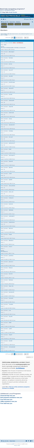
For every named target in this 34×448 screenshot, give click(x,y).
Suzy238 (10, 316)
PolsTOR (10, 273)
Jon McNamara (20, 368)
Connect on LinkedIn (8, 388)
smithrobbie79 (11, 216)
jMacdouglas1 (11, 51)
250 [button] (25, 37)
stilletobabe (11, 210)
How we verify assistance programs (19, 386)
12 (4, 181)
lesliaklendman (12, 222)
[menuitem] (4, 19)
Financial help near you (7, 395)
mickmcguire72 (12, 155)
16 (4, 138)
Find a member (4, 33)
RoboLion (11, 267)
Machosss (11, 228)
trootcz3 (10, 246)
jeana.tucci (11, 261)
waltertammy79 (12, 143)
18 (4, 102)
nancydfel (11, 76)
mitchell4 (10, 340)
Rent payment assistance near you (11, 397)
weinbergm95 (11, 100)
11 (4, 71)
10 (4, 114)
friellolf (10, 322)
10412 (5, 44)
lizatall (10, 149)
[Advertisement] (13, 4)
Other (6, 34)
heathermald (11, 112)
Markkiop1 (11, 279)
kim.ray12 (11, 137)
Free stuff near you (6, 403)
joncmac (10, 63)
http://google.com (4, 251)
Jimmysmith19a (12, 185)
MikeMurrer (11, 240)
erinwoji (10, 118)
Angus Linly (11, 286)
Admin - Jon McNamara (18, 42)
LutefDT (10, 328)
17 (4, 84)
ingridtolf (10, 179)
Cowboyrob (11, 197)
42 (4, 53)
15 (4, 169)
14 (4, 59)
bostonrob (11, 203)
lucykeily (10, 94)
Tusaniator (11, 304)
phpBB (12, 443)
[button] (12, 38)
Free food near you (6, 399)
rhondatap (11, 130)
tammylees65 (11, 292)
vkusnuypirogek (12, 346)
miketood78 (11, 88)
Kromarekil (11, 298)
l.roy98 (10, 173)
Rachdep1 (11, 57)
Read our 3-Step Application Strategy (7, 10)
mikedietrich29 (12, 124)
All (8, 33)
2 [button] (16, 37)
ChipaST (10, 334)
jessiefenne (11, 255)
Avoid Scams (13, 12)
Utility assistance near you (8, 401)
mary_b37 (11, 70)
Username (3, 40)
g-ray (10, 310)
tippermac (11, 167)
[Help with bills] (17, 15)
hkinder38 (11, 161)
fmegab (10, 234)
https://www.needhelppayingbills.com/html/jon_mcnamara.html (13, 47)
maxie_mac (11, 191)
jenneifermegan (12, 82)
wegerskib (11, 106)
